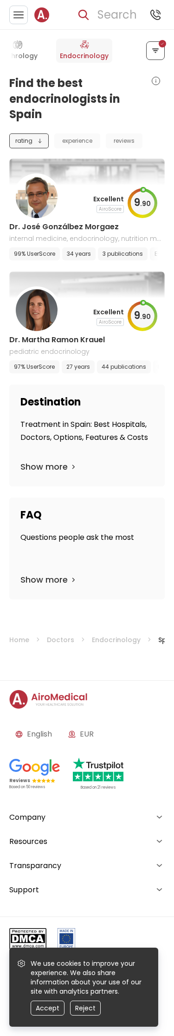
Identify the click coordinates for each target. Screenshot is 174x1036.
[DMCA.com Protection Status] (27, 940)
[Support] (155, 15)
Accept (47, 1008)
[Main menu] (18, 15)
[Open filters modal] (155, 50)
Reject (85, 1008)
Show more (44, 466)
